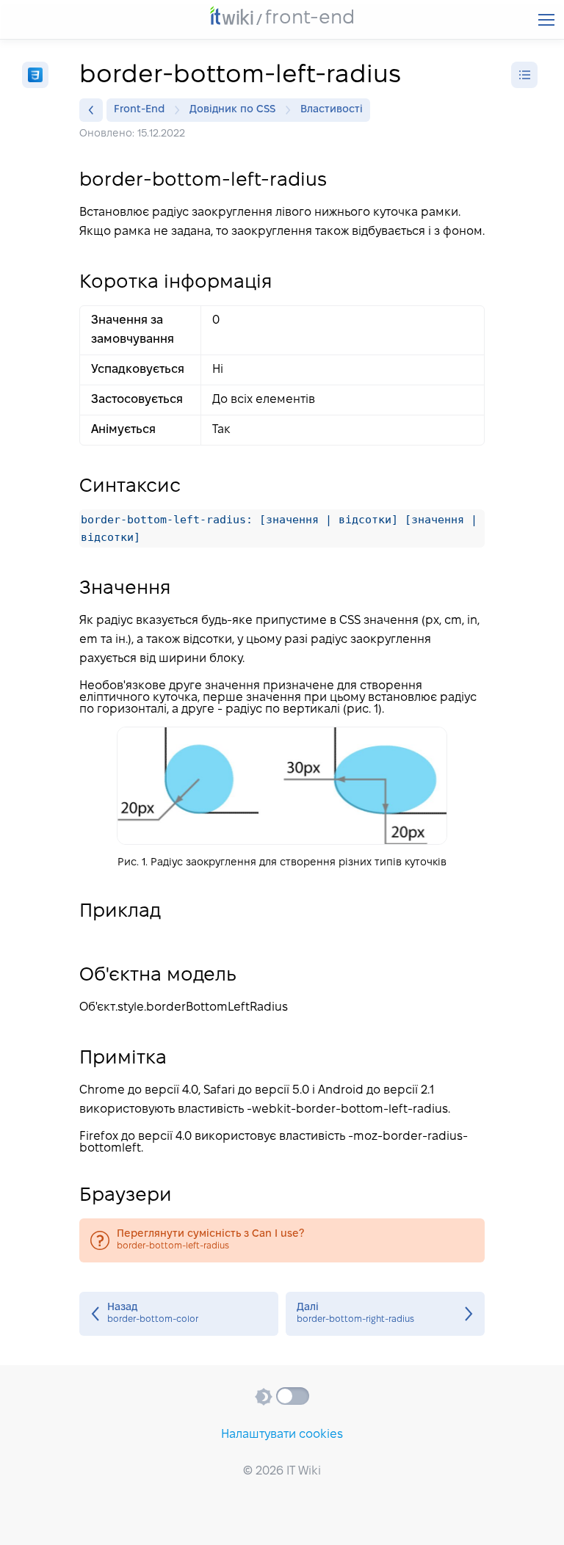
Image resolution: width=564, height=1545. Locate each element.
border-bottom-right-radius (385, 1314)
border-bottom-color (178, 1314)
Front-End (139, 109)
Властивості (331, 109)
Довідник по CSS (232, 109)
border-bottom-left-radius (282, 1240)
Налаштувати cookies (282, 1434)
